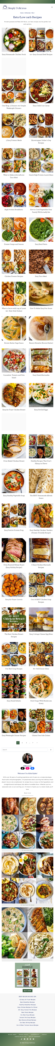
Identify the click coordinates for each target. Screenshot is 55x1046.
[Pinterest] (30, 1039)
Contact (44, 1034)
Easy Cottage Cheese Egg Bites (41, 634)
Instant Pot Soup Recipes (28, 1017)
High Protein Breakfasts (14, 210)
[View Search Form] (52, 2)
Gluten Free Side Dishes (41, 735)
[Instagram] (24, 1039)
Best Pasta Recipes (27, 1012)
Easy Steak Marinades (41, 375)
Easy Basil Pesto (41, 244)
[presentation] (14, 40)
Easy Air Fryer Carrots (13, 599)
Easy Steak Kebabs (14, 701)
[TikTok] (21, 1039)
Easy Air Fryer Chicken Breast (14, 410)
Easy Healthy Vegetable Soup (14, 496)
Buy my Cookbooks (34, 1036)
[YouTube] (33, 1039)
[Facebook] (27, 1039)
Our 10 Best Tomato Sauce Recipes (27, 1025)
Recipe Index (12, 1034)
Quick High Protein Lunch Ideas (41, 175)
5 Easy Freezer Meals (14, 140)
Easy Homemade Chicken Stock (14, 54)
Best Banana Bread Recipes (27, 1020)
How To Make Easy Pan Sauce (41, 308)
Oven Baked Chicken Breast (13, 461)
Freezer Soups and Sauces (14, 244)
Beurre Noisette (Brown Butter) (41, 343)
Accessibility (35, 1034)
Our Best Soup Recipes (13, 669)
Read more (27, 793)
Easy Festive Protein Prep (14, 530)
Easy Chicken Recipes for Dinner (27, 1007)
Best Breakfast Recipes (27, 1002)
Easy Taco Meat (41, 276)
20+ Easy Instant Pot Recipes (27, 1010)
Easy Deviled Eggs (41, 410)
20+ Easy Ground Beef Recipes (41, 54)
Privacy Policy (23, 1034)
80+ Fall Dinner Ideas (41, 669)
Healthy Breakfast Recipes (27, 1004)
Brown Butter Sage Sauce (13, 343)
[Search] (51, 750)
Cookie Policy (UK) (20, 1036)
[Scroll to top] (48, 1040)
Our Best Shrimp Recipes (27, 1022)
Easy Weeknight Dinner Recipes (14, 735)
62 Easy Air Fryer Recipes (27, 999)
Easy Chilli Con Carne (41, 106)
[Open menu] (52, 7)
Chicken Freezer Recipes (14, 276)
